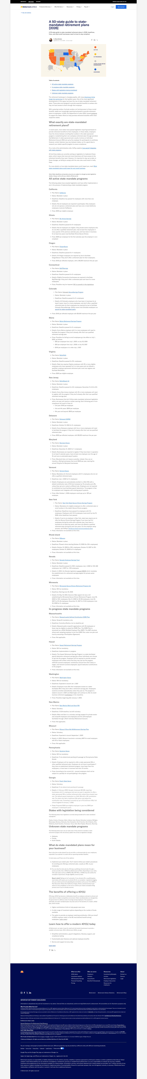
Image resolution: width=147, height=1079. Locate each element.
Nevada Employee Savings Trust (70, 560)
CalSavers (63, 193)
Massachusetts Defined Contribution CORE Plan (75, 617)
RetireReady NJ (64, 381)
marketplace (68, 695)
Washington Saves (65, 677)
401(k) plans (74, 974)
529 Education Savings (77, 978)
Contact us (123, 974)
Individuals (23, 1)
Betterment (92, 992)
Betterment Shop (121, 992)
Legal (121, 978)
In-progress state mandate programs (63, 87)
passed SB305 (81, 571)
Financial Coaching (76, 981)
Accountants (90, 978)
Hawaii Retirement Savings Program (71, 645)
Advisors (38, 1)
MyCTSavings (64, 268)
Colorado (73, 292)
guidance (94, 113)
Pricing (73, 983)
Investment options (76, 976)
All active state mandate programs (62, 84)
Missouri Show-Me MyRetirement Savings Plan (74, 729)
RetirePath (63, 355)
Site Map (22, 1048)
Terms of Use (28, 1048)
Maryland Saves (65, 443)
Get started (121, 7)
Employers (31, 1)
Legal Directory (49, 1048)
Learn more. (63, 919)
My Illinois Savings (65, 218)
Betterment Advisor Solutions (106, 992)
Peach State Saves (65, 781)
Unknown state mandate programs (62, 93)
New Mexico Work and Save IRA (70, 705)
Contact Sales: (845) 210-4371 (119, 1)
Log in (112, 7)
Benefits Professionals (93, 981)
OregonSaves (64, 246)
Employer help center (110, 981)
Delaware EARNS (65, 419)
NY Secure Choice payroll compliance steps (81, 528)
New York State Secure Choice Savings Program (77, 503)
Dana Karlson (58, 39)
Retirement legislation (110, 978)
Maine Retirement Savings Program (70, 321)
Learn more (52, 945)
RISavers (62, 538)
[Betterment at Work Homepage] (29, 7)
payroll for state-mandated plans (65, 309)
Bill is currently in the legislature (83, 284)
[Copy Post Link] (97, 40)
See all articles (26, 12)
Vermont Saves (64, 471)
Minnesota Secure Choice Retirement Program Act (75, 586)
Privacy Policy (35, 1048)
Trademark (42, 1048)
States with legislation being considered (64, 90)
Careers (122, 976)
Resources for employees (108, 984)
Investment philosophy (110, 974)
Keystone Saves (64, 751)
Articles (106, 976)
